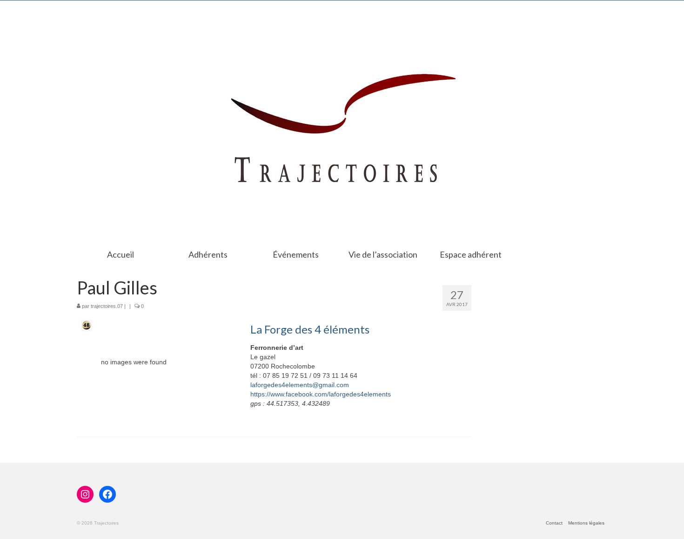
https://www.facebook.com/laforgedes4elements (320, 394)
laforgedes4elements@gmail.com (299, 385)
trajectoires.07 (107, 306)
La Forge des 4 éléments (309, 329)
